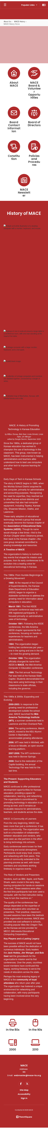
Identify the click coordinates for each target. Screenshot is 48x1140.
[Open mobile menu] (5, 5)
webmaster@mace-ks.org (27, 1075)
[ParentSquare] (24, 1117)
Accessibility (24, 1094)
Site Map (24, 1090)
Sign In (24, 1098)
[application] (47, 1139)
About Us (7, 21)
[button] (29, 5)
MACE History (19, 21)
